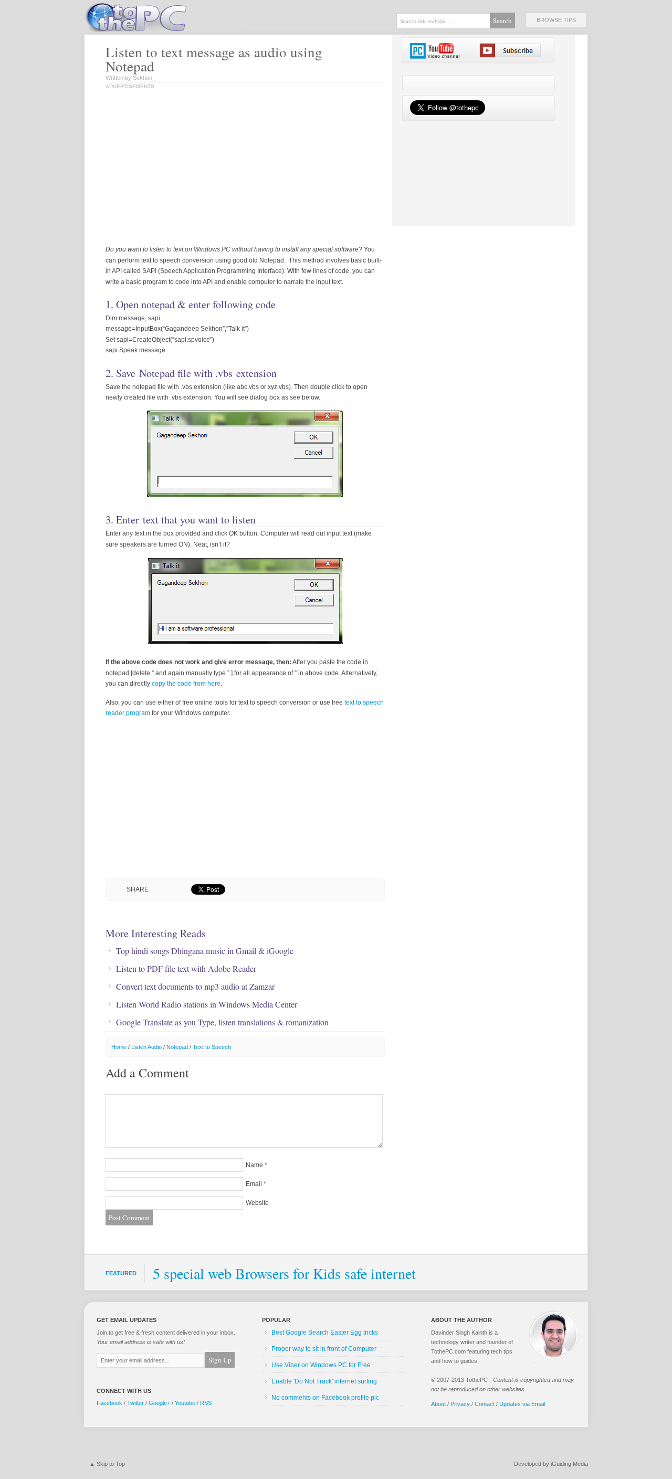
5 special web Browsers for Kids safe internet (284, 1273)
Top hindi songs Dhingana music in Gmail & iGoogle (204, 951)
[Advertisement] (215, 168)
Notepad (177, 1047)
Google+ (159, 1403)
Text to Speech (212, 1047)
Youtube (185, 1403)
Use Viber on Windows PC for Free (321, 1365)
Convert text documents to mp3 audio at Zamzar (195, 986)
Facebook (109, 1403)
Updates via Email (522, 1404)
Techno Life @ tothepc (163, 16)
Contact (485, 1404)
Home (119, 1047)
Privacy (460, 1404)
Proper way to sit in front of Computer (323, 1348)
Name (254, 1165)
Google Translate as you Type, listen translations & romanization (222, 1022)
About (438, 1404)
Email (254, 1184)
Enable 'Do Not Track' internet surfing (324, 1381)
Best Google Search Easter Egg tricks (324, 1332)
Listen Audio (146, 1047)
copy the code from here (186, 683)
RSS (206, 1403)
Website (257, 1203)
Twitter (135, 1403)
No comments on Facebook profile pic (325, 1397)
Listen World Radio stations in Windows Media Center (206, 1004)
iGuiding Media (569, 1464)
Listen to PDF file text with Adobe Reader (186, 968)
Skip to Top (111, 1464)
